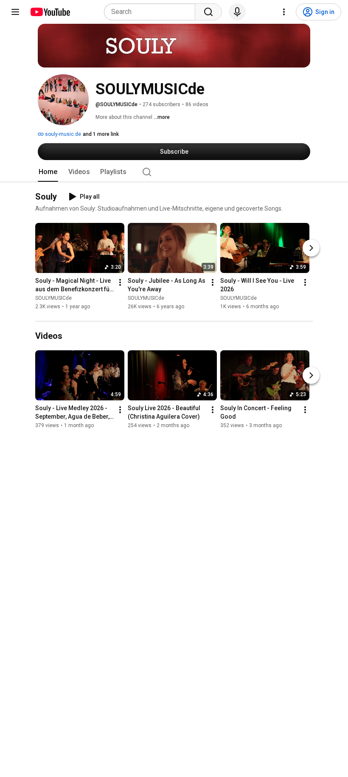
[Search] (208, 11)
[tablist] (174, 172)
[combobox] (152, 12)
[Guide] (15, 12)
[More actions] (120, 282)
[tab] (48, 172)
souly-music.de (62, 134)
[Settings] (284, 12)
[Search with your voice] (237, 11)
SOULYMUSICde (53, 298)
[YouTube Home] (50, 12)
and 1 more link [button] (101, 134)
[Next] (311, 248)
